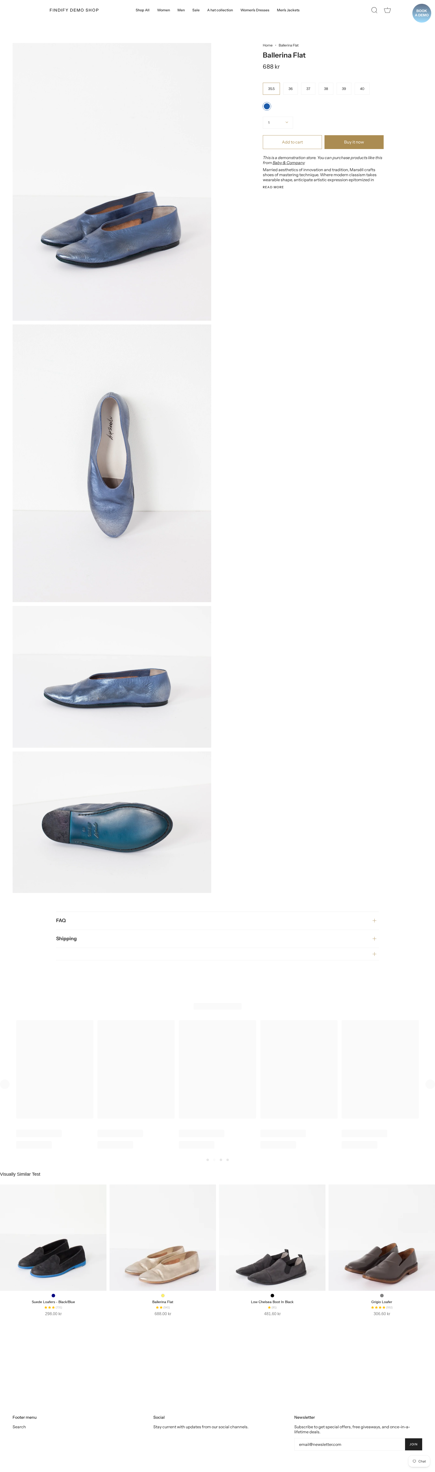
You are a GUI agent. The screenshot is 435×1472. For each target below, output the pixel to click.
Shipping (66, 938)
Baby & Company (289, 162)
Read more (273, 187)
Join (414, 1444)
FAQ (61, 920)
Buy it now (354, 142)
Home (268, 45)
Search (19, 1426)
